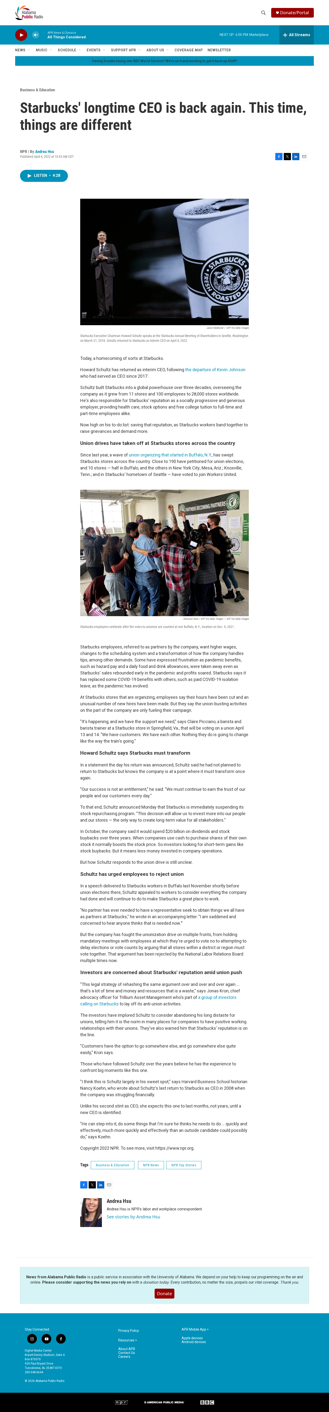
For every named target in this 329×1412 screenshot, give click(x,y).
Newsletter (219, 50)
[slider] (43, 34)
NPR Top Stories (183, 1165)
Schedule (67, 50)
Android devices (194, 1342)
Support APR (123, 50)
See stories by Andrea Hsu (133, 1217)
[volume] (36, 35)
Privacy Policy (128, 1331)
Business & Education (37, 89)
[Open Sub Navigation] (29, 50)
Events (94, 50)
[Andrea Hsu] (91, 1212)
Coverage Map (189, 50)
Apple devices (192, 1338)
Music (41, 50)
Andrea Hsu (44, 151)
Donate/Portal (294, 12)
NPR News (151, 1165)
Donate (164, 1293)
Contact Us (126, 1353)
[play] (21, 35)
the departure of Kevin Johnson (215, 369)
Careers (124, 1357)
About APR (126, 1349)
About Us (155, 50)
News (20, 50)
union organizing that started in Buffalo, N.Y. (170, 454)
